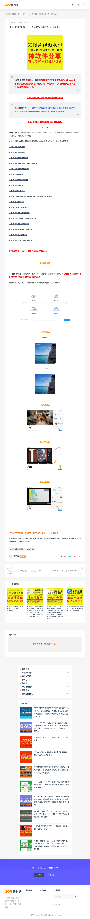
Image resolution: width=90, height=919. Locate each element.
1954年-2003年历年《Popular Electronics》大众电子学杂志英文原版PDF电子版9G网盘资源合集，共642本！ (51, 814)
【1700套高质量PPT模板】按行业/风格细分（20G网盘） (65, 572)
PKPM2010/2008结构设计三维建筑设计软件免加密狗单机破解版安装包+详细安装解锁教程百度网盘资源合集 (51, 770)
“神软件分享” (20, 80)
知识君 (16, 556)
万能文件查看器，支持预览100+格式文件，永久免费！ (15, 609)
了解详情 (51, 875)
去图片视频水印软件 (17, 549)
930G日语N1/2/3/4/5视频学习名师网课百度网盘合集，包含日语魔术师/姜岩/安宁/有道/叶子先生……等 (51, 784)
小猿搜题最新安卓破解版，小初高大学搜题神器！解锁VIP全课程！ (75, 609)
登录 (53, 644)
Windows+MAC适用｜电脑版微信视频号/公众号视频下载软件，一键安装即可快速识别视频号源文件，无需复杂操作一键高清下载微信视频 (55, 612)
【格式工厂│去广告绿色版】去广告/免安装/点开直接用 (24, 572)
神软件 (23, 14)
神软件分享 (30, 549)
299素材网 (16, 14)
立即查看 (39, 875)
